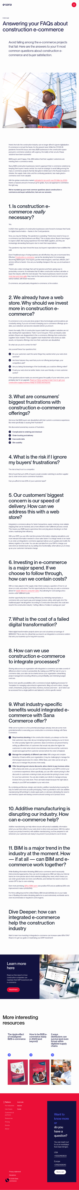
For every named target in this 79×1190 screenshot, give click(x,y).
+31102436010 (60, 1165)
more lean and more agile (18, 276)
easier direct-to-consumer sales (27, 591)
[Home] (7, 5)
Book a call (60, 1172)
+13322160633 (60, 1156)
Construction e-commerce (24, 257)
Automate (20, 1102)
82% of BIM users (31, 886)
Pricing (7, 1122)
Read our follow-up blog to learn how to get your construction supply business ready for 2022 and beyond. (37, 381)
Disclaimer (12, 1175)
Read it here (13, 990)
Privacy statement (15, 1172)
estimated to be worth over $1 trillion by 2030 (50, 180)
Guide (19, 1109)
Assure (19, 1106)
